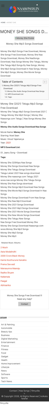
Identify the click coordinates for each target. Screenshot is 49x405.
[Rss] (24, 393)
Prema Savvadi (8, 264)
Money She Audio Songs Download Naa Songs (25, 91)
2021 (8, 142)
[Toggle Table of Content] (43, 82)
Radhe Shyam (7, 272)
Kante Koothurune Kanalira (13, 260)
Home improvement (10, 363)
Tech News (6, 381)
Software (5, 374)
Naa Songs (24, 391)
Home (3, 22)
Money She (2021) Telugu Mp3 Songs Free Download (22, 87)
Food (3, 353)
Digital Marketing (9, 339)
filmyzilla (35, 391)
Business (5, 335)
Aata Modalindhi (8, 251)
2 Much (4, 247)
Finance (5, 346)
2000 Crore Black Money (13, 256)
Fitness (4, 349)
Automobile (6, 328)
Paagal (4, 281)
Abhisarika (6, 285)
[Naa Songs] (24, 8)
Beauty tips (6, 331)
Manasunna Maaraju (10, 268)
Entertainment (8, 342)
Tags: (10, 97)
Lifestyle (5, 367)
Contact (24, 304)
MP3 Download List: (16, 94)
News (4, 370)
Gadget (4, 356)
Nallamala (5, 277)
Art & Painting (8, 324)
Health (4, 360)
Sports (4, 378)
